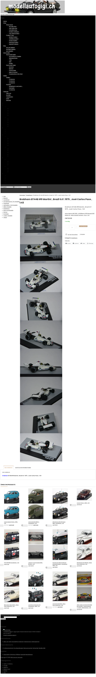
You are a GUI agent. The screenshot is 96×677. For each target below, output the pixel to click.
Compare (82, 234)
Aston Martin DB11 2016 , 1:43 (72, 213)
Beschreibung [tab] (8, 467)
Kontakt (8, 95)
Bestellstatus (29, 654)
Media (5, 76)
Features (5, 91)
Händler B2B (42, 648)
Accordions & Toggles (15, 56)
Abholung (12, 654)
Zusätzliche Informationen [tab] (23, 467)
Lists (10, 61)
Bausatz (5, 198)
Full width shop (13, 30)
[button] (20, 206)
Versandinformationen (17, 641)
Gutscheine (6, 654)
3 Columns (12, 81)
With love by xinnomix (16, 657)
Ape (4, 196)
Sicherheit (35, 648)
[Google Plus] (4, 623)
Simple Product (13, 37)
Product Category (14, 32)
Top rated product (14, 33)
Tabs (10, 60)
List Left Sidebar (10, 47)
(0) (1, 189)
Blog (4, 46)
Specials (23, 654)
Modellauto (29, 195)
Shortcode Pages (11, 54)
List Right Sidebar (11, 49)
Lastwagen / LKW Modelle (10, 205)
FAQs (7, 98)
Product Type (10, 35)
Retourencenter (28, 648)
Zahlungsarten (35, 641)
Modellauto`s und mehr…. (16, 86)
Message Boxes (13, 58)
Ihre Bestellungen (18, 648)
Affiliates (18, 654)
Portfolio (8, 84)
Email (2, 617)
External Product (13, 42)
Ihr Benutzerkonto (8, 648)
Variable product (13, 39)
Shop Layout (9, 25)
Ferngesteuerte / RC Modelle (11, 201)
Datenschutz (27, 641)
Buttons (11, 68)
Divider (11, 63)
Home (5, 21)
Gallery (8, 77)
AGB (10, 641)
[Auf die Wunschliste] (22, 525)
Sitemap (8, 100)
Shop (4, 23)
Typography (9, 97)
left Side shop (12, 26)
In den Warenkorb (83, 226)
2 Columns (12, 79)
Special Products (13, 44)
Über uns (8, 93)
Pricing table (12, 70)
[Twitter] (2, 623)
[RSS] (3, 623)
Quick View (25, 525)
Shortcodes (6, 53)
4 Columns (12, 83)
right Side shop (13, 28)
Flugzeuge (6, 203)
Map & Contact (13, 72)
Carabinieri (6, 200)
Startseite (11, 88)
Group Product (13, 40)
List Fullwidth (9, 51)
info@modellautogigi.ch (9, 635)
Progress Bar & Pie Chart (16, 74)
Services (11, 67)
